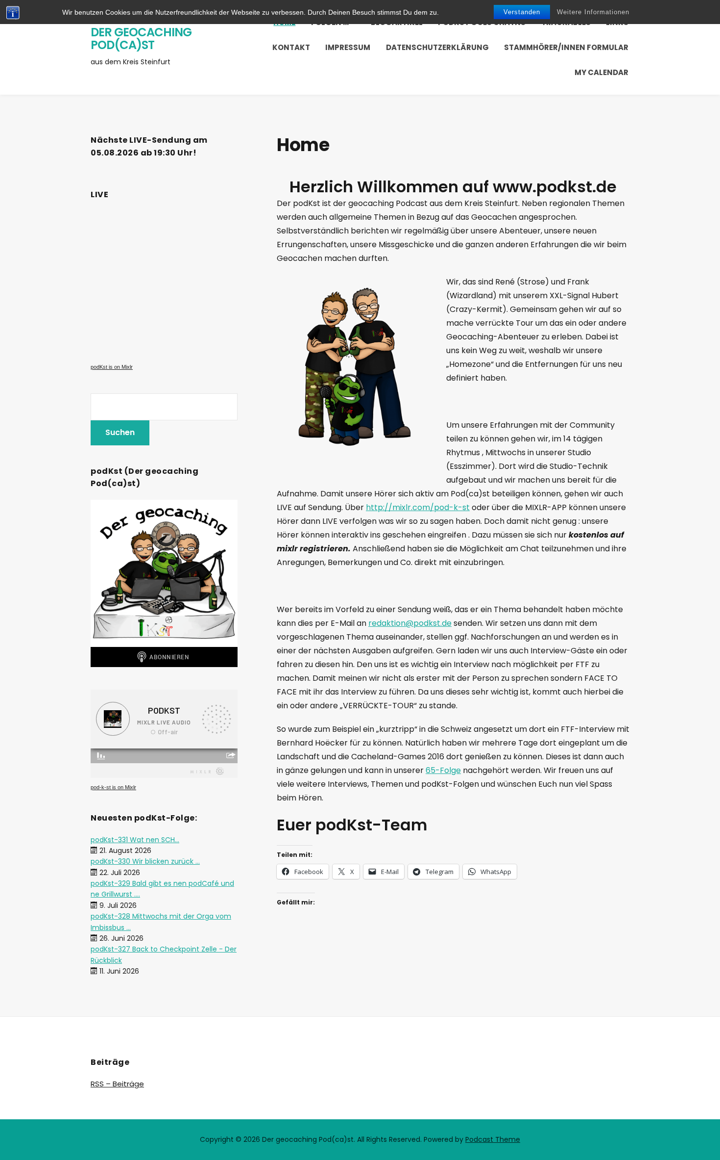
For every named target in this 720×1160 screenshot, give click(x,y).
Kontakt (291, 47)
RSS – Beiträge (117, 1084)
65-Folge (443, 770)
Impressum (347, 47)
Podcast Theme (492, 1139)
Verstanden (522, 12)
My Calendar (601, 72)
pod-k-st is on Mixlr (113, 787)
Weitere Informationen (593, 12)
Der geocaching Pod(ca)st (141, 38)
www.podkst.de (555, 187)
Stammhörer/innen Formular (566, 47)
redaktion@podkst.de (410, 623)
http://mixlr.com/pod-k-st (418, 507)
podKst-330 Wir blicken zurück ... (145, 861)
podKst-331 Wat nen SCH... (135, 840)
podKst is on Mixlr (112, 367)
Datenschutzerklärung (437, 47)
